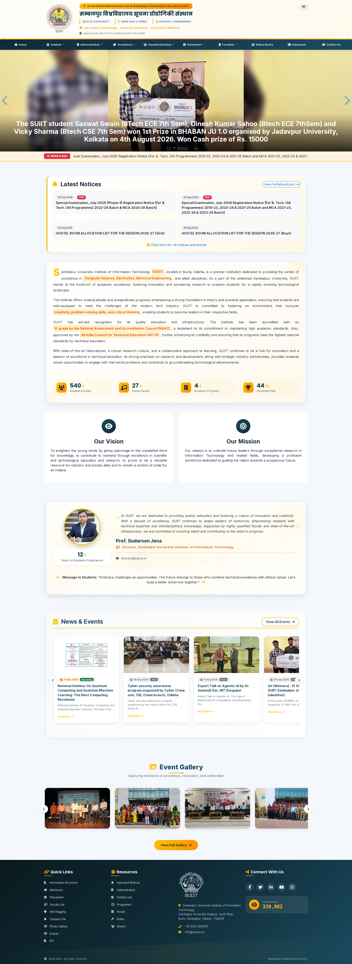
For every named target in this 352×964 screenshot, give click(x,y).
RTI (52, 941)
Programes (124, 904)
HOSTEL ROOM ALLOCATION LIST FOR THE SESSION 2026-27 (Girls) (110, 233)
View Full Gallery (174, 845)
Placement (194, 44)
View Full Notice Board (280, 184)
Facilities (228, 44)
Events (54, 933)
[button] (161, 148)
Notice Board (264, 44)
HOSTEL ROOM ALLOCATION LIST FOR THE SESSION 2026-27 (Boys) (236, 233)
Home (22, 44)
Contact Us (333, 44)
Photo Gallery (59, 926)
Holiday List (124, 897)
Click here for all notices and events (178, 245)
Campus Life (58, 919)
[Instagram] (292, 887)
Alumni (121, 926)
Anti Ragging (58, 911)
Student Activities (160, 44)
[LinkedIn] (271, 887)
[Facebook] (250, 887)
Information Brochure (64, 882)
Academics (125, 44)
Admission (299, 44)
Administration (90, 44)
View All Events (278, 622)
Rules (120, 919)
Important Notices (128, 882)
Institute (56, 44)
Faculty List (57, 904)
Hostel (121, 911)
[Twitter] (260, 887)
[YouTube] (281, 887)
